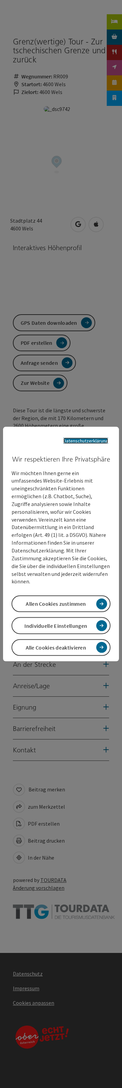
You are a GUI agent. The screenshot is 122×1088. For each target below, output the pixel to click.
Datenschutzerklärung (85, 441)
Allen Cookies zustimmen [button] (56, 603)
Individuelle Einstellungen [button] (55, 625)
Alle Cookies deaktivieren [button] (56, 647)
